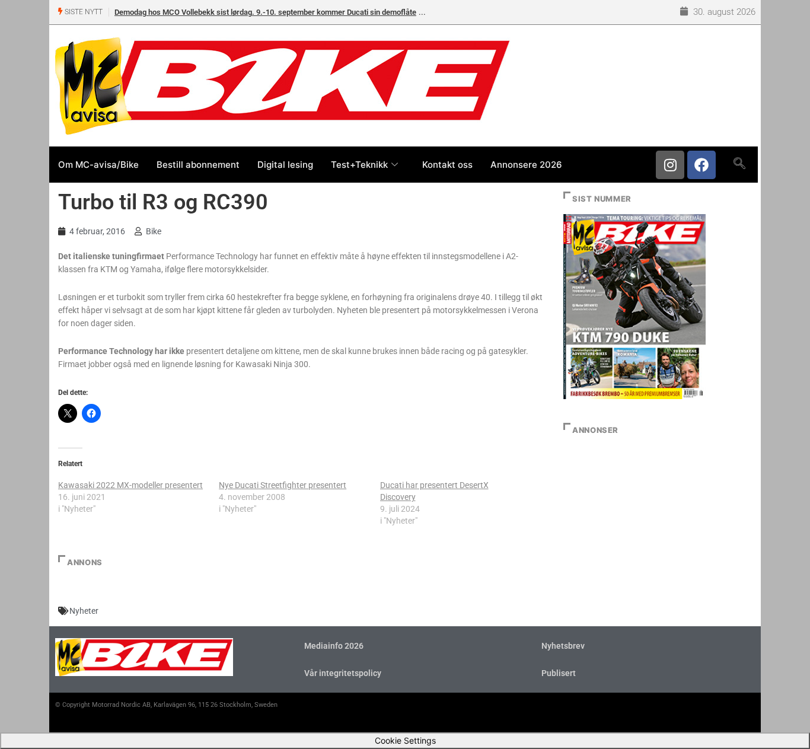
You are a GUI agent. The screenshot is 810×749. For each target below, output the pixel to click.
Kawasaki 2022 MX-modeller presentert (130, 485)
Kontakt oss (447, 164)
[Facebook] (701, 165)
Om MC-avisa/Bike (98, 164)
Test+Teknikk (359, 164)
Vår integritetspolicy (342, 673)
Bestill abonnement (198, 164)
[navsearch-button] (739, 164)
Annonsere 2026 (526, 164)
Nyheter (83, 611)
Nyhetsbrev (563, 646)
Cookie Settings (405, 740)
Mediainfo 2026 (333, 646)
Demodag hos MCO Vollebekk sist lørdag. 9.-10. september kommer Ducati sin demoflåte (265, 12)
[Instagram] (670, 165)
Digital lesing (285, 164)
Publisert (558, 673)
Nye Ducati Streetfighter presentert (282, 485)
